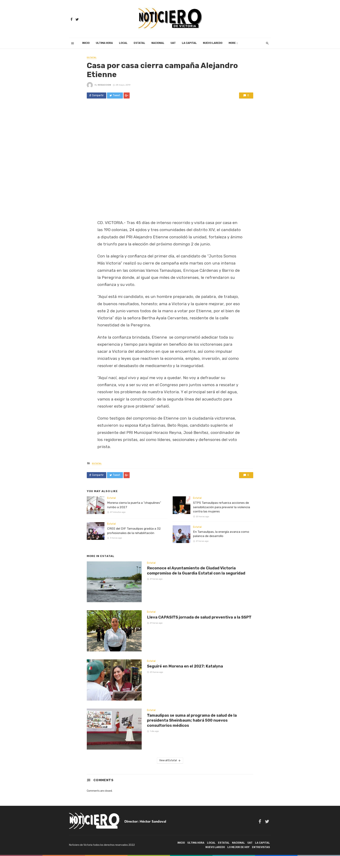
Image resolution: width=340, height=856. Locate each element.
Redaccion (104, 85)
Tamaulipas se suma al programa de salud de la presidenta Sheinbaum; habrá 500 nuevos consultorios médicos (192, 720)
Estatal (139, 43)
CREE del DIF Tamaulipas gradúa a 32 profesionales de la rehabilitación (134, 531)
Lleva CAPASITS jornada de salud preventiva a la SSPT (199, 617)
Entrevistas (261, 847)
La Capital (189, 43)
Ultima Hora (104, 43)
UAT (173, 43)
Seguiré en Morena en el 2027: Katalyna (185, 666)
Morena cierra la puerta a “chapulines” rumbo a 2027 (134, 505)
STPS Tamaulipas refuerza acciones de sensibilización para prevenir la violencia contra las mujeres (221, 507)
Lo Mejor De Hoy (238, 847)
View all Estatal (168, 760)
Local (123, 43)
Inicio (86, 43)
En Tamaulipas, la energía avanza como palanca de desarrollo (221, 534)
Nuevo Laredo (212, 43)
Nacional (157, 43)
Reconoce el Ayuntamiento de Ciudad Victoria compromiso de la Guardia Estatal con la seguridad (196, 570)
